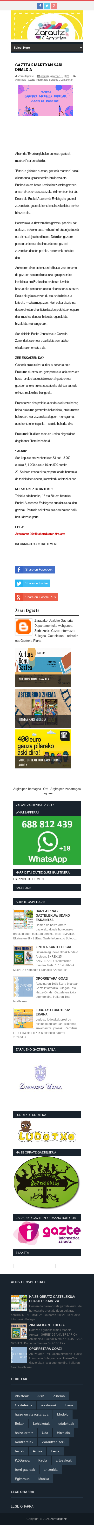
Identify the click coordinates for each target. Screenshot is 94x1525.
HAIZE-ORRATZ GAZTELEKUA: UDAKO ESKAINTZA (53, 915)
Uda (45, 1433)
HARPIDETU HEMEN (28, 879)
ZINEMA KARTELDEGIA (53, 947)
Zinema (59, 1396)
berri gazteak (25, 1469)
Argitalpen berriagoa (27, 789)
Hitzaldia (63, 1433)
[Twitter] (47, 6)
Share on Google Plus (40, 597)
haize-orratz (24, 1433)
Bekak (19, 1423)
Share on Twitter (36, 583)
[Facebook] (40, 6)
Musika (43, 1479)
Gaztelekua (23, 1405)
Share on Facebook (39, 569)
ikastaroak (49, 1405)
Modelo (62, 1414)
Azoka (37, 1451)
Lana (69, 1405)
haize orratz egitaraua (31, 1414)
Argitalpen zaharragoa (65, 789)
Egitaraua (22, 1479)
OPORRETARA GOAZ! (52, 978)
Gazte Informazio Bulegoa (43, 79)
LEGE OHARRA (22, 1506)
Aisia (41, 1396)
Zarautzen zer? (53, 1442)
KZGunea (22, 1460)
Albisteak (20, 79)
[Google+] (54, 6)
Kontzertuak (24, 1442)
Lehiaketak (66, 79)
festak (19, 1451)
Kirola (42, 1460)
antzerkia (51, 1469)
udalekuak (66, 1423)
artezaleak (64, 1460)
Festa (55, 1451)
